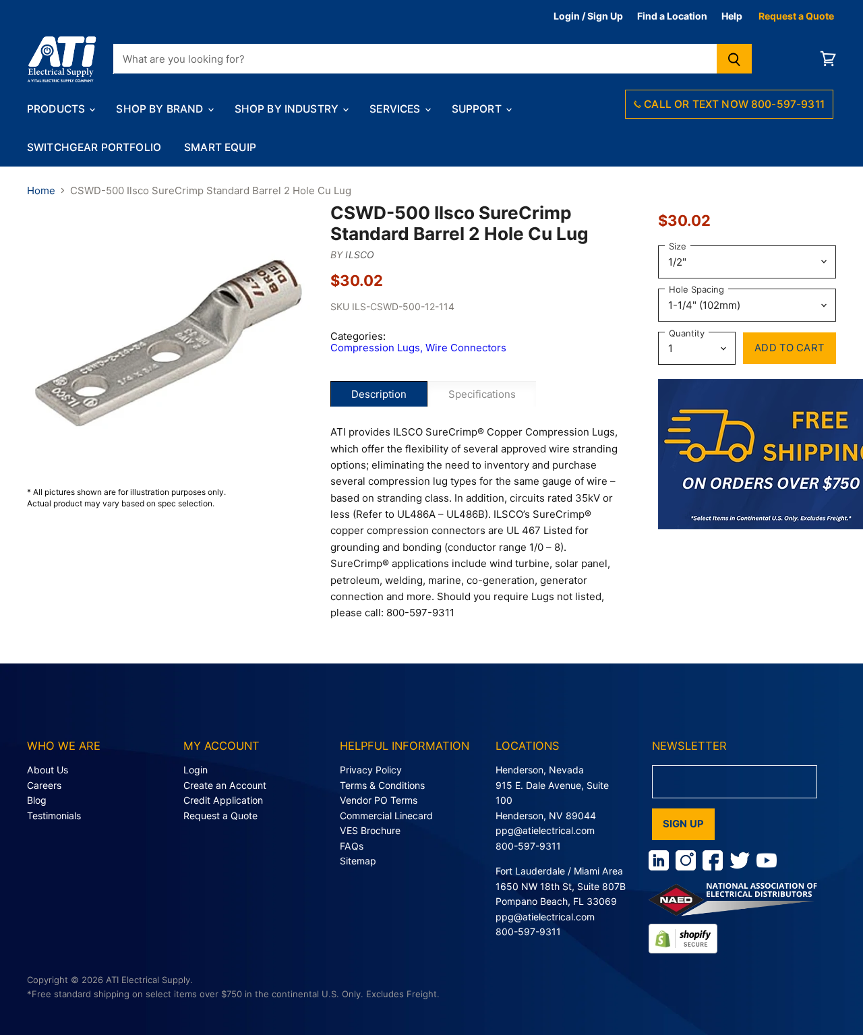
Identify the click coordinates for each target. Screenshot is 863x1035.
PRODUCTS (57, 108)
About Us (47, 769)
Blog (37, 800)
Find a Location (672, 16)
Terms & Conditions (382, 785)
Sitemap (358, 860)
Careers (44, 785)
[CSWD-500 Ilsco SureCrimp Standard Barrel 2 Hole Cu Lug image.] (168, 343)
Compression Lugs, (377, 347)
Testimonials (54, 815)
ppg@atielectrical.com (545, 830)
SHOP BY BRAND (161, 108)
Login (195, 769)
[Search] (734, 58)
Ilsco (359, 254)
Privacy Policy (371, 769)
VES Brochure (370, 830)
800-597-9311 (528, 846)
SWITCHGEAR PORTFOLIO (94, 147)
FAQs (351, 846)
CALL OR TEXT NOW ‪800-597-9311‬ (733, 104)
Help (731, 16)
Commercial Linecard (386, 815)
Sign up (683, 824)
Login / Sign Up (588, 16)
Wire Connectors (465, 347)
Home (41, 190)
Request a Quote (796, 16)
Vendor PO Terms (378, 800)
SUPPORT (478, 108)
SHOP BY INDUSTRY (288, 108)
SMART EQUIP (220, 147)
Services (396, 108)
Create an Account (224, 785)
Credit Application (223, 800)
